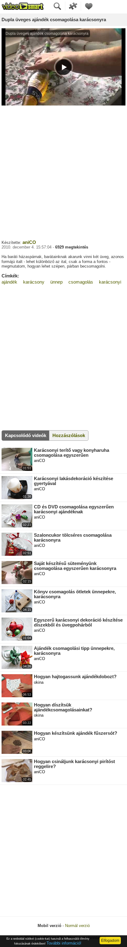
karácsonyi (110, 281)
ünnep (56, 281)
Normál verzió (77, 925)
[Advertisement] (63, 172)
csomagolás (80, 281)
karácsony (33, 281)
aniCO (29, 242)
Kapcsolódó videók (25, 435)
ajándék (9, 281)
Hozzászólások (68, 435)
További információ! (64, 943)
